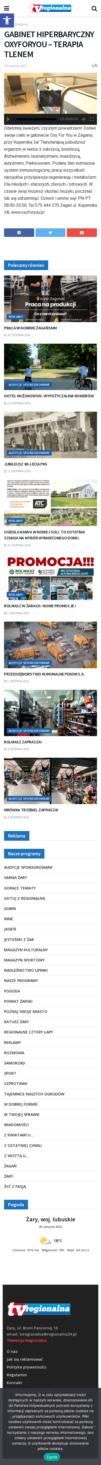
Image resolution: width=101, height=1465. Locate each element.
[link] (7, 20)
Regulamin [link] (17, 1374)
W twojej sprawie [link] (22, 1114)
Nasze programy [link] (21, 980)
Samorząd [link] (14, 1063)
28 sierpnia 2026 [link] (18, 335)
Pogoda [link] (12, 991)
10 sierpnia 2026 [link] (18, 545)
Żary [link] (8, 1176)
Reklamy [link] (21, 24)
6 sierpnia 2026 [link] (17, 613)
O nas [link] (12, 1351)
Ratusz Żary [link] (16, 1021)
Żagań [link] (10, 1165)
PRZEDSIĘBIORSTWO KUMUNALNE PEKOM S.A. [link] (44, 674)
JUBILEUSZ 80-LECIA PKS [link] (25, 464)
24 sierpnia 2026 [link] (18, 403)
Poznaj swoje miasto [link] (25, 1011)
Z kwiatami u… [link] (19, 1134)
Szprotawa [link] (15, 1083)
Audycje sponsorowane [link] (29, 384)
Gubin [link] (10, 908)
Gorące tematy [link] (20, 888)
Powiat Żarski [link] (18, 1001)
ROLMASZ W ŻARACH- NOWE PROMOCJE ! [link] (40, 605)
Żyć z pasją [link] (15, 1186)
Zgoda (51, 1457)
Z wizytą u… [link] (16, 1155)
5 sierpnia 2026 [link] (17, 681)
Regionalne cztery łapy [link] (28, 1032)
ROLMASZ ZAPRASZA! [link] (23, 741)
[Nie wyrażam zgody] (94, 1426)
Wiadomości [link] (16, 1124)
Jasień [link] (10, 929)
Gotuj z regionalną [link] (24, 898)
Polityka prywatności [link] (26, 1367)
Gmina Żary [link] (15, 877)
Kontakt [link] (14, 1382)
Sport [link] (10, 1073)
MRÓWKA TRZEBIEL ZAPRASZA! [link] (31, 809)
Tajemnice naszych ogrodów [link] (34, 1094)
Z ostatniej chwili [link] (23, 1145)
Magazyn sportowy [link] (24, 960)
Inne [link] (8, 918)
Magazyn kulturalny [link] (26, 949)
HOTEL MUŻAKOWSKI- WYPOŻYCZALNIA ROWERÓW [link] (49, 395)
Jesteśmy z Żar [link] (19, 939)
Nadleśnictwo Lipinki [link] (26, 970)
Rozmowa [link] (14, 1052)
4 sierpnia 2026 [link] (17, 749)
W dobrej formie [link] (21, 1104)
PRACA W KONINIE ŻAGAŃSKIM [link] (30, 327)
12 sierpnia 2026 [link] (18, 471)
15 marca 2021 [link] (15, 65)
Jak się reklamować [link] (25, 1359)
